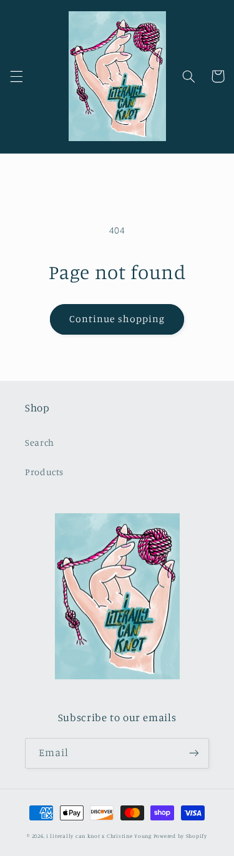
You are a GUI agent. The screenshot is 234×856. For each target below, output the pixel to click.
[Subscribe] (194, 753)
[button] (16, 76)
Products (44, 471)
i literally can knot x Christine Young (99, 835)
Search (39, 442)
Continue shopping (117, 319)
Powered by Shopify (180, 835)
